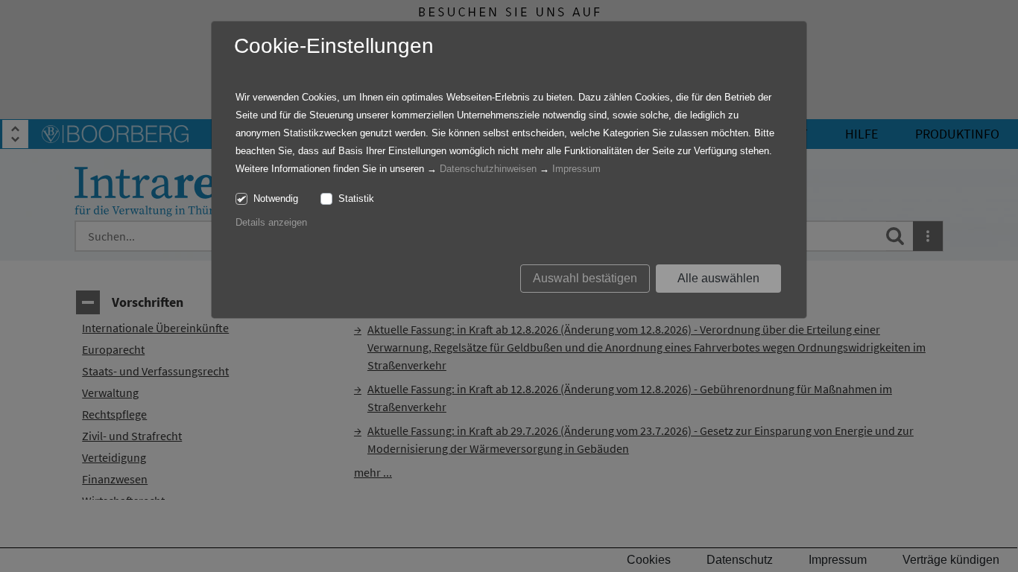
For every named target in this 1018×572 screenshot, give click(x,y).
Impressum (576, 168)
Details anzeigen (271, 222)
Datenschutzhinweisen (488, 168)
